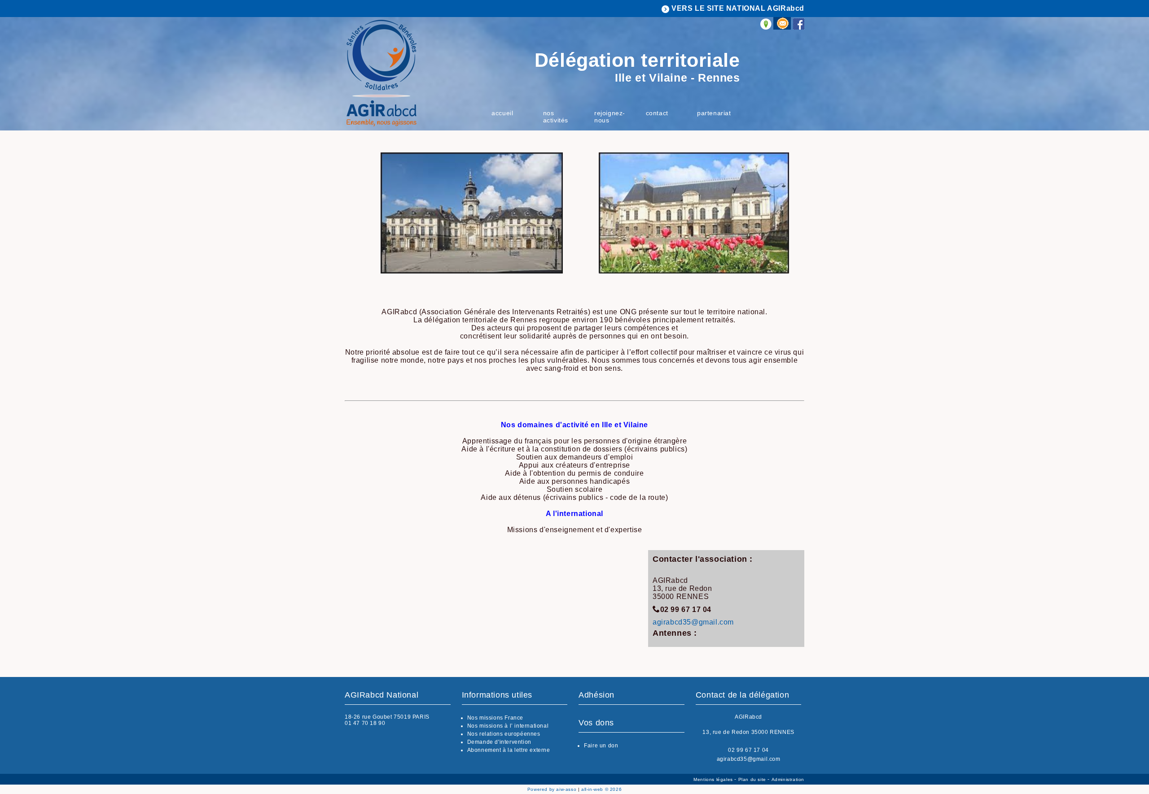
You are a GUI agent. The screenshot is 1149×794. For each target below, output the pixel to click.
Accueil (502, 113)
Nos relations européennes (503, 734)
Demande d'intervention (499, 742)
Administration (788, 779)
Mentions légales (713, 779)
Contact (657, 113)
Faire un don (601, 745)
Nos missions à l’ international (508, 726)
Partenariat (714, 113)
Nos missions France (495, 718)
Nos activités (555, 116)
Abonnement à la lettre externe (508, 750)
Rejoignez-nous (609, 116)
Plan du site (753, 779)
